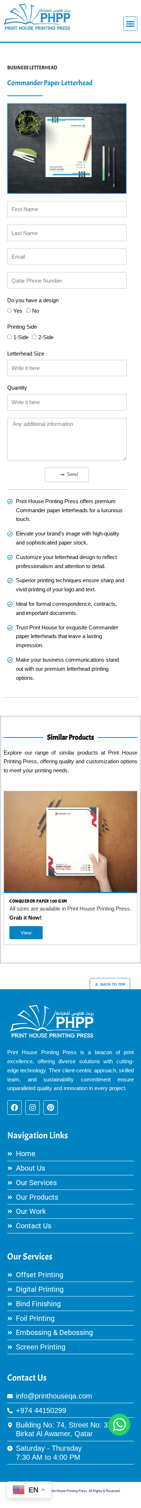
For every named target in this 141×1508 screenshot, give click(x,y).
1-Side (21, 337)
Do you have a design (33, 300)
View (110, 933)
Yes (17, 311)
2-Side (46, 337)
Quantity (17, 388)
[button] (130, 23)
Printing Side (22, 327)
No (35, 311)
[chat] (119, 1424)
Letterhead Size (25, 354)
